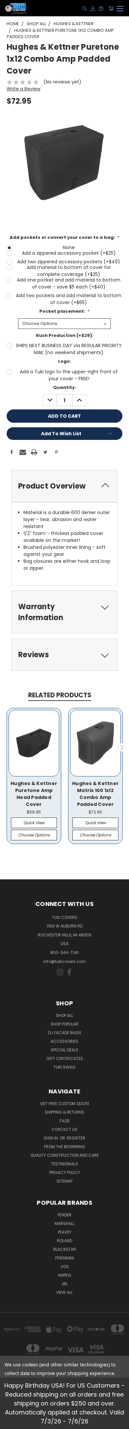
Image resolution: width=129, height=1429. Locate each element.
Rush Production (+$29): (64, 335)
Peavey (64, 1232)
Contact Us (64, 1129)
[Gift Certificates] (101, 8)
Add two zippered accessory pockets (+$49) (68, 261)
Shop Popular (64, 1024)
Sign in (51, 1138)
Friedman (64, 1258)
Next (121, 747)
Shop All (64, 1015)
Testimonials (64, 1164)
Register (76, 1138)
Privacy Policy (64, 1172)
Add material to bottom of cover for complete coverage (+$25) (69, 271)
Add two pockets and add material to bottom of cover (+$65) (68, 299)
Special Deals (64, 1050)
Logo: (64, 361)
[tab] (64, 486)
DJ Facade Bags (64, 1032)
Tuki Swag (64, 1067)
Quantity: (64, 387)
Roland (64, 1241)
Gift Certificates (64, 1058)
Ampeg (64, 1275)
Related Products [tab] (59, 695)
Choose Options (34, 835)
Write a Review (23, 88)
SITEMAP (64, 1181)
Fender (64, 1215)
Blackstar (64, 1249)
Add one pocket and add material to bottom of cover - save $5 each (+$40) (68, 283)
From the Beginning (64, 1146)
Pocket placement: (64, 311)
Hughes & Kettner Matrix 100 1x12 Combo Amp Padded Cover (95, 794)
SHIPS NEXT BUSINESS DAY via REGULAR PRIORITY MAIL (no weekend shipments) (69, 349)
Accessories (64, 1041)
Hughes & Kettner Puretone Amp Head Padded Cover (34, 794)
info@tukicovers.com (64, 961)
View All (64, 1292)
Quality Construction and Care (64, 1155)
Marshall (64, 1223)
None (69, 247)
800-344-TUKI (64, 952)
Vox (64, 1266)
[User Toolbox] (92, 8)
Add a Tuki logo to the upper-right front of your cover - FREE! (69, 375)
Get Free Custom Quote (64, 1103)
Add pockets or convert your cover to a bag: (65, 237)
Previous (7, 747)
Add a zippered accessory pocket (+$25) (69, 253)
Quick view (34, 822)
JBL (64, 1284)
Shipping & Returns (64, 1112)
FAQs (65, 1121)
